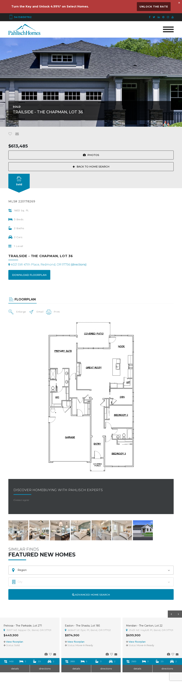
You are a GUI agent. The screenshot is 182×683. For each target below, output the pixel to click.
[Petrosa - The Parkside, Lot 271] (46, 654)
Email (40, 311)
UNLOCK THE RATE (154, 6)
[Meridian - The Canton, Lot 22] (168, 654)
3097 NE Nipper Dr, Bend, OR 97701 (28, 630)
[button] (171, 614)
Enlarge (21, 311)
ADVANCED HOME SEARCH (92, 594)
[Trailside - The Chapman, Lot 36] (18, 530)
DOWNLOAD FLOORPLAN (29, 275)
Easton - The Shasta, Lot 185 (82, 625)
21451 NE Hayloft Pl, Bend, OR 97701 (150, 630)
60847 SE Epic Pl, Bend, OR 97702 (89, 630)
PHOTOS (93, 155)
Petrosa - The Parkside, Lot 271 (23, 625)
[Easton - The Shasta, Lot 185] (107, 654)
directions (44, 668)
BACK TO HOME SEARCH (93, 166)
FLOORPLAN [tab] (25, 299)
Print (57, 311)
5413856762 (22, 17)
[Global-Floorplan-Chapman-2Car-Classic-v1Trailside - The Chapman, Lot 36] (91, 396)
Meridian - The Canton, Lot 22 (144, 625)
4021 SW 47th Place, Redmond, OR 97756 (48, 264)
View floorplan (14, 641)
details (15, 668)
